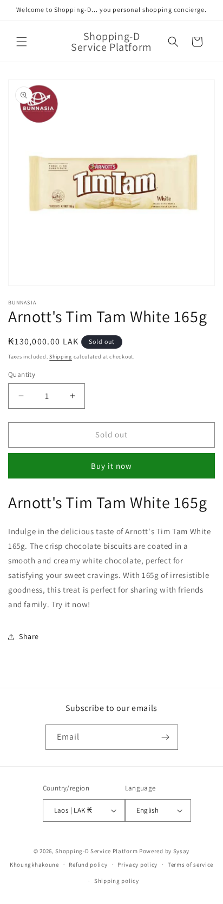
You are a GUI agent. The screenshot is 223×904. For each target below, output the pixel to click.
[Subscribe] (166, 737)
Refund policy (88, 864)
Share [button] (29, 636)
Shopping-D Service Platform (96, 851)
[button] (22, 42)
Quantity (21, 374)
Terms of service (190, 864)
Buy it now (111, 466)
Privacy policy (137, 864)
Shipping (60, 356)
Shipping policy (116, 881)
